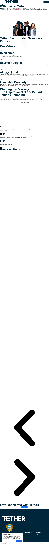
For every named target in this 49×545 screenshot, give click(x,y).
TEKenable (18, 9)
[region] (12, 538)
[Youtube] (43, 543)
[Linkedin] (41, 543)
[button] (22, 2)
